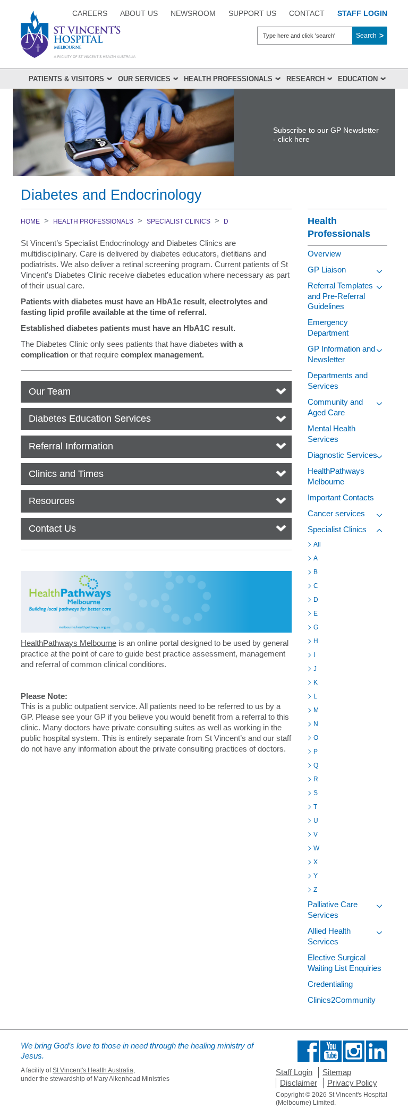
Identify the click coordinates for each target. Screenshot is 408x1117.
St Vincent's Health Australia (93, 1070)
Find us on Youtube (331, 1051)
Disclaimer (298, 1082)
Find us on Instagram (353, 1051)
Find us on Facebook (308, 1051)
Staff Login (294, 1072)
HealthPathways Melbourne (68, 642)
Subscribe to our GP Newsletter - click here (326, 134)
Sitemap (336, 1072)
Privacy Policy (352, 1082)
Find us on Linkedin (376, 1051)
